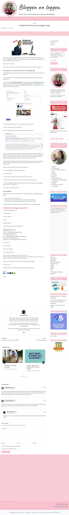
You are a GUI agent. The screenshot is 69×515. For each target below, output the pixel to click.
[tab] (21, 376)
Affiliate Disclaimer (56, 512)
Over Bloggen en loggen (14, 512)
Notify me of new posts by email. (9, 448)
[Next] (43, 362)
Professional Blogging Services (61, 506)
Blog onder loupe (54, 263)
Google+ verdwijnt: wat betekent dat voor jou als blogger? (33, 367)
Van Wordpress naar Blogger (57, 272)
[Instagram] (4, 18)
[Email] (8, 503)
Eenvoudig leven (55, 168)
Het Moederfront (13, 204)
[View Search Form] (67, 19)
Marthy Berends (9, 387)
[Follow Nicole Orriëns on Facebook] (24, 333)
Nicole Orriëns (24, 315)
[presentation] (13, 356)
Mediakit (54, 173)
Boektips (32, 18)
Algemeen (53, 257)
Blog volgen (54, 174)
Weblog (53, 176)
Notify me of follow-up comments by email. (11, 446)
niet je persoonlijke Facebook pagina (36, 82)
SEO (22, 18)
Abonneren (54, 63)
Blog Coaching (34, 512)
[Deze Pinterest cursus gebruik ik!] (59, 286)
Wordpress (53, 273)
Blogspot (54, 166)
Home (8, 18)
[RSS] (6, 503)
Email (18, 443)
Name (3, 443)
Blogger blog (38, 193)
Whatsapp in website (29, 267)
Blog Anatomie (54, 258)
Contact (37, 18)
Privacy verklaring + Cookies (44, 512)
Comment (4, 428)
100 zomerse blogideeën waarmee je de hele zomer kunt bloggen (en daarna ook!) (59, 302)
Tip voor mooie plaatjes (41, 339)
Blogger (34, 23)
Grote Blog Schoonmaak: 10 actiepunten (10, 339)
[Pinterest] (2, 20)
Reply (45, 387)
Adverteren (27, 512)
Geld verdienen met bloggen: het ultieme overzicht (51, 18)
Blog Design (53, 260)
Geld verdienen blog (56, 178)
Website (34, 443)
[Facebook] (2, 18)
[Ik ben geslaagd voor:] (59, 346)
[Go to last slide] (4, 362)
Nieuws (52, 268)
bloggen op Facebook (18, 267)
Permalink (54, 183)
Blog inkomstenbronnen (56, 262)
